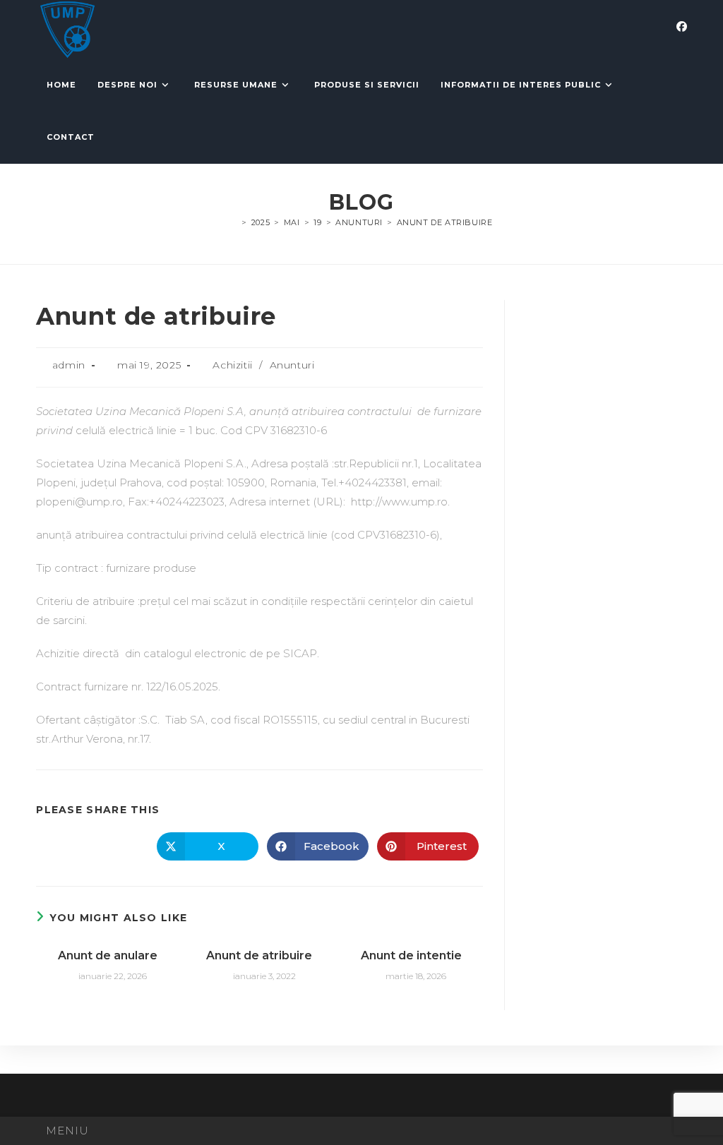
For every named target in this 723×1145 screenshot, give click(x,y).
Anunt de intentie (411, 955)
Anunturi (292, 365)
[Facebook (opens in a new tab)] (682, 26)
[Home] (234, 222)
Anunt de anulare (107, 955)
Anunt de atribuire (445, 222)
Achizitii (232, 365)
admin (68, 365)
